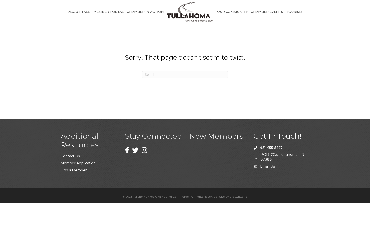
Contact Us (70, 156)
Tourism (294, 12)
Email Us (267, 166)
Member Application (78, 163)
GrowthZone (238, 196)
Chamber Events (267, 12)
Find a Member (74, 170)
